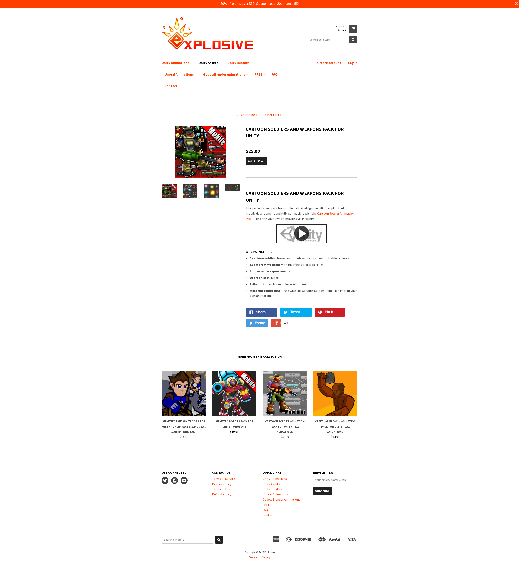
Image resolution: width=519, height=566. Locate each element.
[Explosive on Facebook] (174, 481)
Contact (171, 86)
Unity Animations (176, 63)
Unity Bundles (238, 63)
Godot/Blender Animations (224, 74)
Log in (352, 63)
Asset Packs (273, 115)
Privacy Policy (221, 484)
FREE (259, 74)
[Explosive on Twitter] (165, 481)
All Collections (247, 115)
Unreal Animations (179, 74)
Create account (329, 63)
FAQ (274, 74)
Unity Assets (208, 63)
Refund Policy (221, 494)
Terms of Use (221, 489)
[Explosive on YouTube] (184, 481)
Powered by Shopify (259, 557)
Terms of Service (223, 479)
